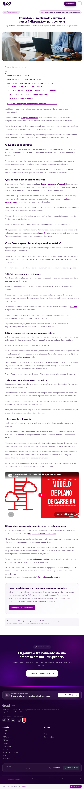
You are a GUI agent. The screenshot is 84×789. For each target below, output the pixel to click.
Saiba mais (23, 786)
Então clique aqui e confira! (49, 577)
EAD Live (5, 743)
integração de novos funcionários (42, 534)
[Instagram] (4, 720)
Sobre (46, 731)
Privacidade (65, 778)
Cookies (71, 778)
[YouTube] (13, 720)
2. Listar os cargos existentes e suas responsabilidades (33, 90)
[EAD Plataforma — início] (6, 4)
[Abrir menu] (79, 3)
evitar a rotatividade (26, 357)
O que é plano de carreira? (18, 75)
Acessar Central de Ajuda (67, 695)
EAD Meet (5, 740)
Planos (4, 755)
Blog (46, 12)
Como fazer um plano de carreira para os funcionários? (30, 83)
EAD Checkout (6, 746)
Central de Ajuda (30, 623)
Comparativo (6, 758)
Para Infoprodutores (8, 731)
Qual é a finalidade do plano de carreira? (24, 79)
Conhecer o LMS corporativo (40, 673)
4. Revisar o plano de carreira (22, 98)
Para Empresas (6, 734)
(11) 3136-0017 (56, 768)
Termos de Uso (78, 778)
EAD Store (5, 749)
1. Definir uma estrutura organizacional (26, 86)
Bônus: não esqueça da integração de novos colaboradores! (32, 104)
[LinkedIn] (8, 720)
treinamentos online (41, 559)
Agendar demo (70, 3)
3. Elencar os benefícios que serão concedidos (29, 94)
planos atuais (18, 623)
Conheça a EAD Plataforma (21, 608)
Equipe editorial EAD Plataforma (21, 26)
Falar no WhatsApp (72, 767)
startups (73, 307)
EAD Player (5, 737)
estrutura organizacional (15, 281)
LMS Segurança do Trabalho (10, 752)
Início (42, 12)
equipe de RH (40, 233)
